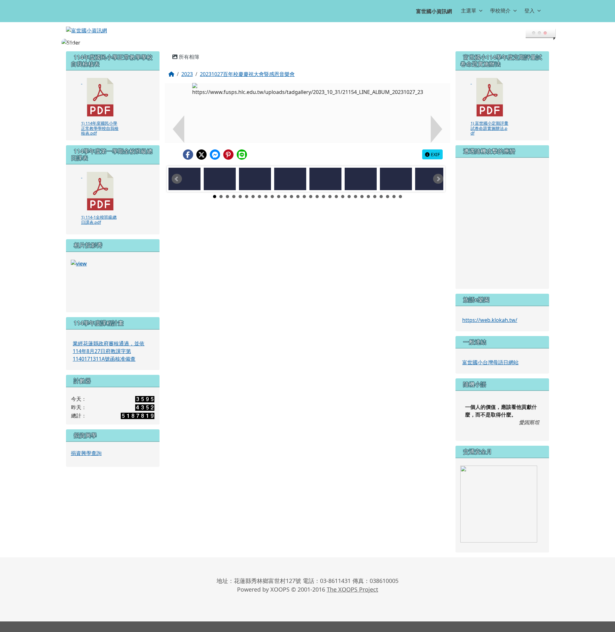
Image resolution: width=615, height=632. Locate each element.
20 (336, 188)
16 (310, 188)
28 (387, 188)
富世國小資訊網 (434, 11)
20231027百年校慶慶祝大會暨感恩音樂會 (247, 66)
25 (368, 188)
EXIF (435, 147)
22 (349, 188)
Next (438, 171)
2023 (187, 66)
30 (400, 188)
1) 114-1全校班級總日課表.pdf (99, 211)
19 (330, 188)
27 (381, 188)
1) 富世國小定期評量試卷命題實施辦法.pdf (489, 120)
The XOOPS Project (352, 582)
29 (394, 188)
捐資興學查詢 (86, 445)
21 (342, 188)
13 (291, 188)
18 (323, 188)
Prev (177, 171)
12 (285, 188)
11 (278, 188)
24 (362, 188)
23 (355, 188)
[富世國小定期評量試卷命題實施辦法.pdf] (490, 89)
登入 (529, 10)
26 (374, 188)
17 (317, 188)
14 (297, 188)
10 (272, 188)
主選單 (468, 10)
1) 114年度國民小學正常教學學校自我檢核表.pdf (100, 120)
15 (304, 188)
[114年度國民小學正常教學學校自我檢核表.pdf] (100, 89)
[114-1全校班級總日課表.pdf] (100, 183)
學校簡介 (500, 10)
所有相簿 (188, 49)
